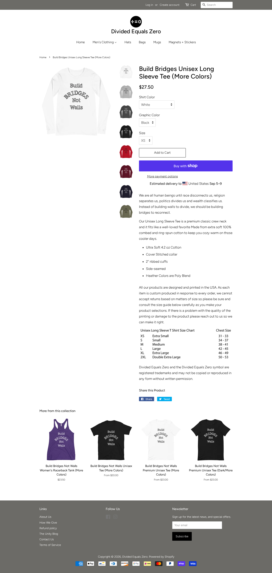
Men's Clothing (103, 42)
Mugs (157, 42)
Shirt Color (147, 97)
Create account (169, 5)
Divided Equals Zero (135, 556)
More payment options (162, 176)
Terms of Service (50, 545)
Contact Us (46, 539)
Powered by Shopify (161, 556)
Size (142, 133)
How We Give (48, 522)
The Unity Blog (48, 534)
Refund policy (48, 528)
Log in (149, 5)
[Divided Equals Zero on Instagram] (115, 517)
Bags (142, 42)
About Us (45, 517)
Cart (193, 5)
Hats (127, 42)
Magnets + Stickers (182, 42)
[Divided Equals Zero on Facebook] (108, 517)
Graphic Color (149, 115)
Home (80, 42)
